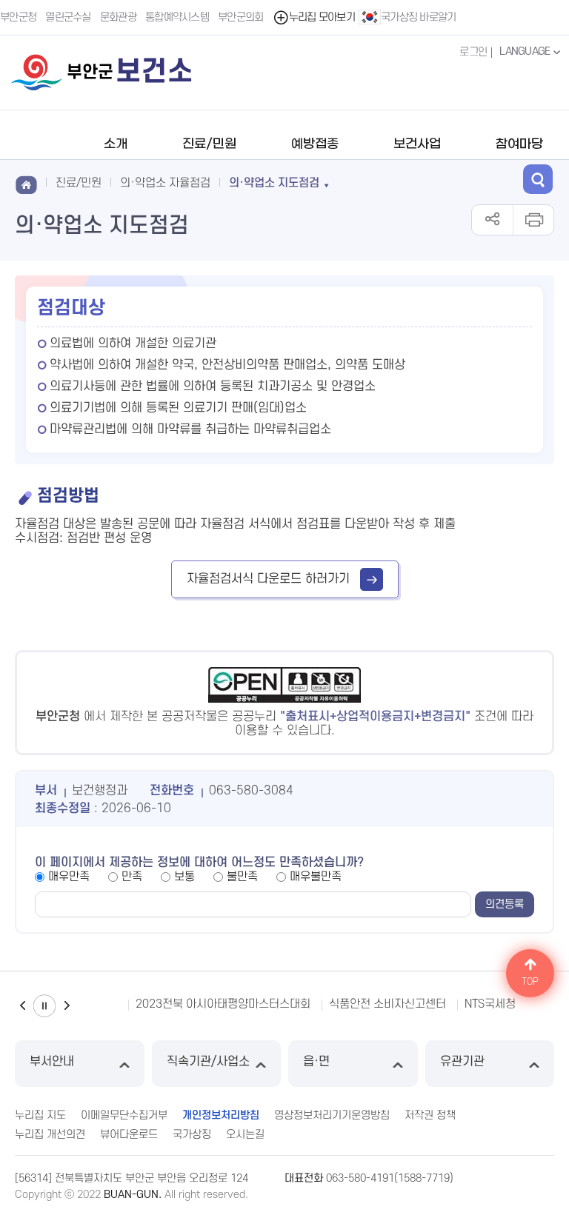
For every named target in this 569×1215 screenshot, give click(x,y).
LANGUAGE (526, 51)
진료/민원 (209, 144)
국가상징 (192, 1134)
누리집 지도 (40, 1115)
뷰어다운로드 (129, 1134)
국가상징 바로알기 (418, 17)
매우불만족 (316, 876)
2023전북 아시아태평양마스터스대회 (223, 1004)
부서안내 (52, 1061)
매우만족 (69, 876)
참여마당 (519, 144)
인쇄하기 (533, 220)
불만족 (242, 876)
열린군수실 (68, 17)
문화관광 (118, 17)
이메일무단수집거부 (124, 1115)
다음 (66, 1006)
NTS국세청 (490, 1004)
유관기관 (462, 1061)
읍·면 (316, 1061)
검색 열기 (538, 179)
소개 (115, 144)
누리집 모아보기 (322, 17)
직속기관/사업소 (208, 1061)
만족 (132, 876)
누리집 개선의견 (50, 1134)
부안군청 (18, 17)
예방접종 (315, 144)
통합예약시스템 (177, 17)
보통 (184, 876)
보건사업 (417, 144)
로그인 (473, 52)
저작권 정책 (430, 1115)
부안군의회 (241, 17)
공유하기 (492, 220)
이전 (22, 1006)
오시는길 (245, 1134)
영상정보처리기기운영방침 (332, 1115)
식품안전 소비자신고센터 (387, 1004)
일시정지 (44, 1006)
